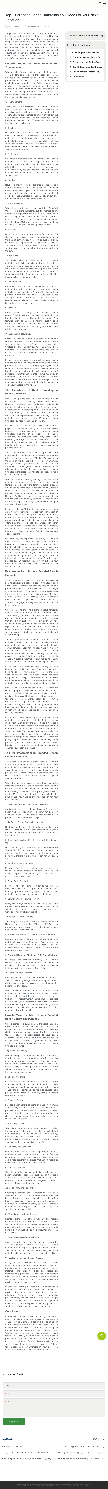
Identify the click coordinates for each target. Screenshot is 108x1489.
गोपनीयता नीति (78, 1485)
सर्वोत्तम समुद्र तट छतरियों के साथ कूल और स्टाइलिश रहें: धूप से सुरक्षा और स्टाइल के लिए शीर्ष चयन (28, 1458)
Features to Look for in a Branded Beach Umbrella (87, 62)
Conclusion (78, 76)
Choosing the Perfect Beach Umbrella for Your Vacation (87, 52)
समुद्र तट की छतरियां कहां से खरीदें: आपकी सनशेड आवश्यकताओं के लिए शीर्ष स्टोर (28, 1452)
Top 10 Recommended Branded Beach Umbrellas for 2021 (87, 67)
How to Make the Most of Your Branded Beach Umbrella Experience (87, 71)
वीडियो (95, 1439)
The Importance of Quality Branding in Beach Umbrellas (87, 57)
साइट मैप (87, 1485)
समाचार (102, 1439)
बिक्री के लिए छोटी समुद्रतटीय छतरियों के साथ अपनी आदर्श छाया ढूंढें (81, 1446)
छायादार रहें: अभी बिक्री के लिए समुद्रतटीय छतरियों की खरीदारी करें (80, 1452)
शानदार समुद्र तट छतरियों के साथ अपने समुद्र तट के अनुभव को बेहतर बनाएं (81, 1458)
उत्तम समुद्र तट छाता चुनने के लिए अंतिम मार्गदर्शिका (15, 1446)
